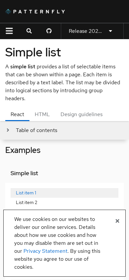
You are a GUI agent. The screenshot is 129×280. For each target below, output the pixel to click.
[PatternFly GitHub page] (49, 31)
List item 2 (26, 202)
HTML (42, 114)
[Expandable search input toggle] (29, 31)
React (17, 114)
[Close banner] (117, 221)
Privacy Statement (45, 250)
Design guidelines (82, 114)
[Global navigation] (9, 31)
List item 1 (26, 193)
